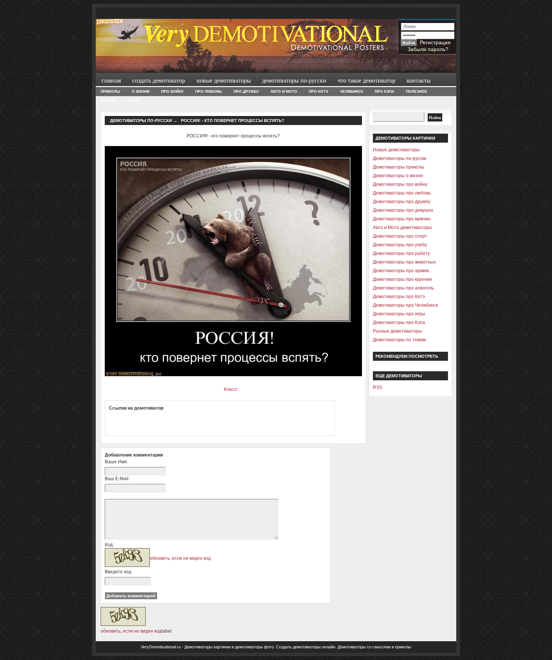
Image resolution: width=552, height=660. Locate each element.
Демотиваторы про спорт (400, 236)
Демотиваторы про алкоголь (403, 288)
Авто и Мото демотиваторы (402, 227)
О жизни (140, 91)
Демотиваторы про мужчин (402, 219)
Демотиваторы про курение (402, 279)
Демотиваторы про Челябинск (405, 305)
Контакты (419, 80)
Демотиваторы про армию (401, 270)
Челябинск (351, 91)
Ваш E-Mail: (117, 478)
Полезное (416, 91)
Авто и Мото (283, 91)
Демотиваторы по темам (399, 339)
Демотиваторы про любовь (402, 193)
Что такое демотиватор (366, 80)
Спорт (133, 100)
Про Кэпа (384, 91)
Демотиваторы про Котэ (399, 296)
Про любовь (208, 91)
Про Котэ (318, 91)
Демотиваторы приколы (398, 167)
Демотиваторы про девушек (403, 210)
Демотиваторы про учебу (400, 244)
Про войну (172, 91)
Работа (108, 100)
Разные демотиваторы (397, 331)
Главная (111, 80)
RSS (377, 387)
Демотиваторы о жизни (398, 175)
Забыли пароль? (427, 49)
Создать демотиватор (158, 80)
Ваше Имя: (116, 461)
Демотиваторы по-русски (294, 80)
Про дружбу (246, 91)
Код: (109, 544)
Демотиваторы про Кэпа (399, 322)
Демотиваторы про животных (404, 262)
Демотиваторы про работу (401, 253)
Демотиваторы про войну (400, 184)
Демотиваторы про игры (399, 313)
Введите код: (118, 571)
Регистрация (435, 42)
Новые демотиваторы (223, 80)
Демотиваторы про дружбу (401, 201)
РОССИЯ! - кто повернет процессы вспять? (232, 120)
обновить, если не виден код (180, 558)
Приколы (110, 91)
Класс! (230, 389)
